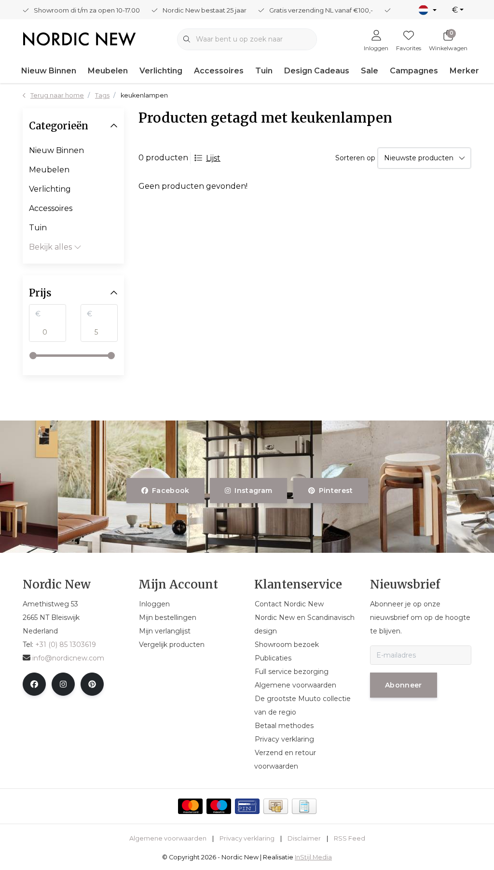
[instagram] (63, 684)
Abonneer (403, 685)
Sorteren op (355, 158)
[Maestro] (218, 806)
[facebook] (34, 684)
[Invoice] (304, 806)
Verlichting (160, 70)
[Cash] (275, 806)
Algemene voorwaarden (167, 838)
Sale (369, 70)
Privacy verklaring (247, 838)
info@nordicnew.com (68, 658)
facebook (171, 490)
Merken (465, 70)
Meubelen (108, 70)
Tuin (264, 70)
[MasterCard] (190, 806)
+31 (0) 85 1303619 (65, 644)
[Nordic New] (79, 38)
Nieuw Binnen (48, 70)
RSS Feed (349, 838)
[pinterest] (92, 684)
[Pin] (247, 806)
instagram (254, 490)
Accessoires (219, 70)
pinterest (335, 490)
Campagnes (414, 70)
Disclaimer (304, 838)
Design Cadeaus (316, 70)
